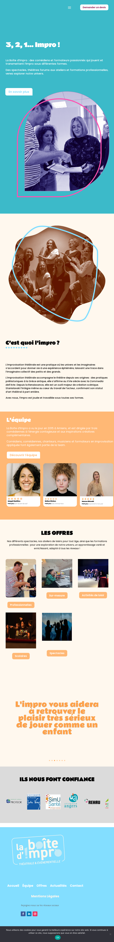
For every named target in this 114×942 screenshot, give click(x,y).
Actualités (58, 886)
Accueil (13, 886)
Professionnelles (21, 605)
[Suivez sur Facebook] (23, 913)
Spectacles (57, 653)
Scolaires (21, 656)
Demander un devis (94, 7)
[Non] (110, 934)
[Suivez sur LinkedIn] (29, 913)
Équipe (27, 886)
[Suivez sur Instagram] (35, 913)
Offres (42, 886)
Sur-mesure (57, 595)
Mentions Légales (45, 896)
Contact (76, 886)
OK (57, 937)
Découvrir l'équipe (23, 455)
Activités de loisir (93, 595)
